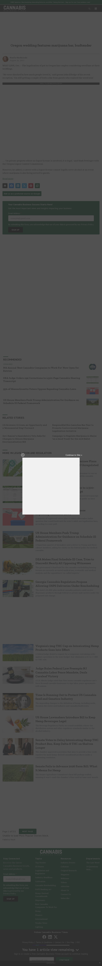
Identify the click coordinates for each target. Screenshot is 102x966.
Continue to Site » (74, 455)
